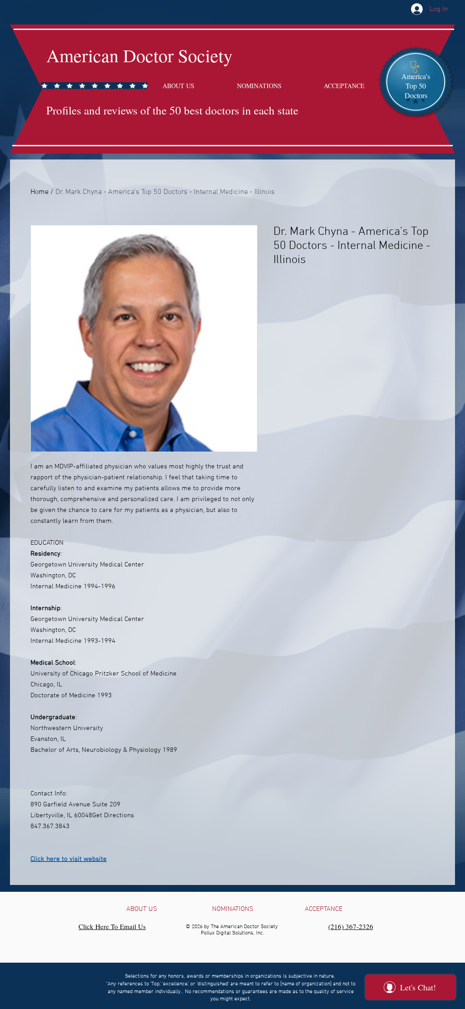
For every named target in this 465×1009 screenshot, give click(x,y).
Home (39, 192)
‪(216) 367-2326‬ (350, 926)
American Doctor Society (139, 55)
